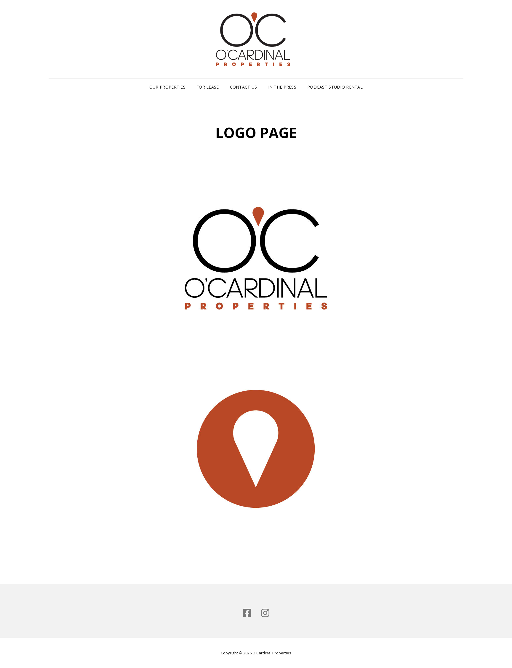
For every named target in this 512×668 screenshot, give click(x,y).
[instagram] (265, 613)
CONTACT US (243, 87)
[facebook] (247, 613)
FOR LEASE (207, 87)
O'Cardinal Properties (271, 653)
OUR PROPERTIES (167, 87)
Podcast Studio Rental (335, 87)
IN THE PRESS (282, 87)
